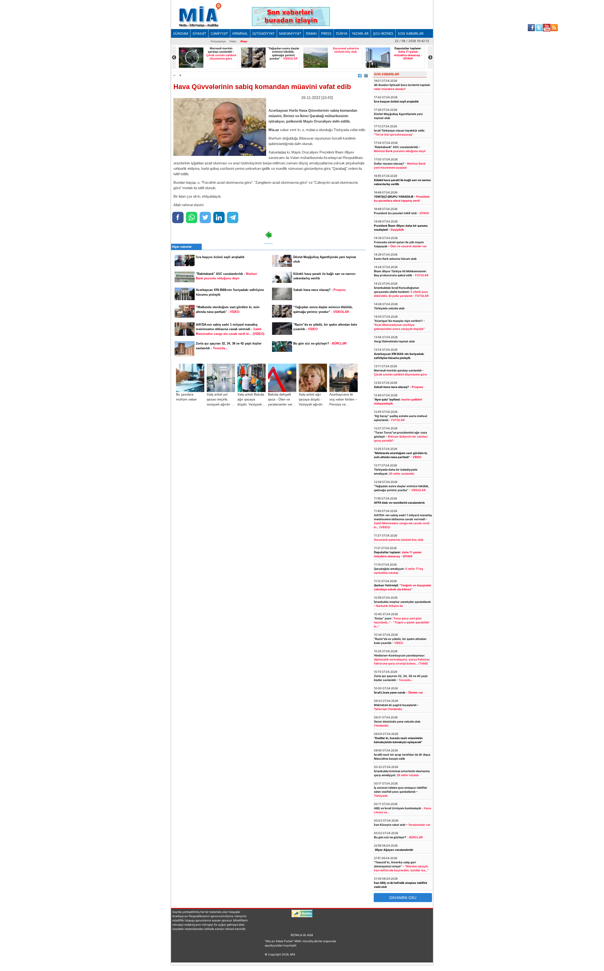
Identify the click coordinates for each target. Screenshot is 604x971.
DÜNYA (341, 33)
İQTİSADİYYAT (263, 33)
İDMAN (311, 33)
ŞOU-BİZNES (383, 33)
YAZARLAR (360, 33)
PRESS (326, 33)
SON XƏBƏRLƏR (411, 33)
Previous (174, 57)
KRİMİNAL (240, 33)
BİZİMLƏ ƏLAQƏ (302, 935)
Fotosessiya (218, 41)
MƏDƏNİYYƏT (290, 33)
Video (232, 41)
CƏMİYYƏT (219, 33)
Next (430, 57)
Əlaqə (243, 41)
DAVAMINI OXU (402, 897)
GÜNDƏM (180, 33)
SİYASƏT (199, 33)
